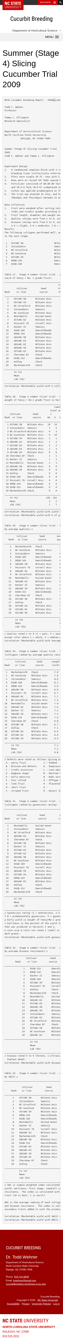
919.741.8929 (21, 1277)
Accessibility (13, 1304)
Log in (56, 1304)
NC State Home (15, 2)
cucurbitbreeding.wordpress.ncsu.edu (26, 1284)
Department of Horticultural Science (34, 30)
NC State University (47, 1300)
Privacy (26, 1304)
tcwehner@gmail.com (24, 1280)
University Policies (41, 1304)
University (26, 1321)
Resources (45, 2)
